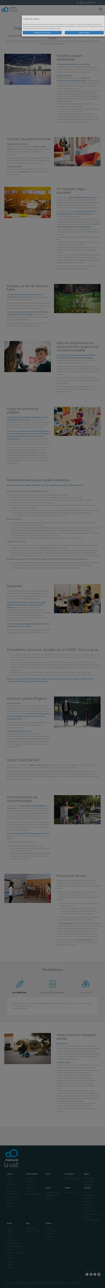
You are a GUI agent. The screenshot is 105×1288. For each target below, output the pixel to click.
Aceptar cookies (84, 33)
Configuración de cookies (42, 33)
